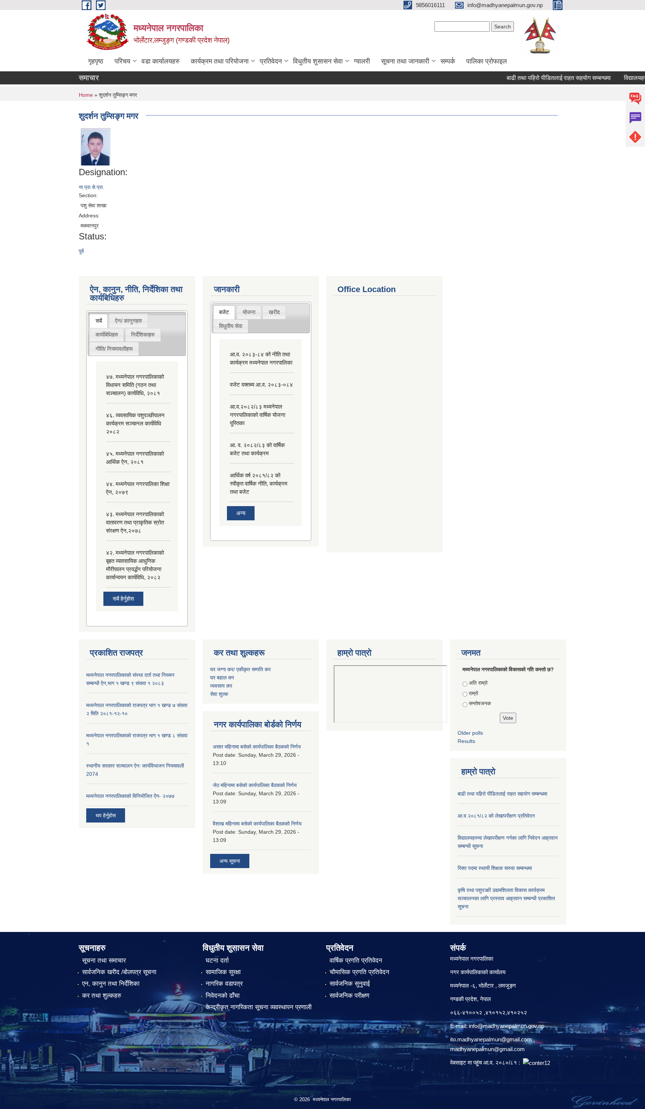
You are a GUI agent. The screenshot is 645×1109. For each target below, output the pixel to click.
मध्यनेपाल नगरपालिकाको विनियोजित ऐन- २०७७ (130, 796)
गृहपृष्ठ (95, 61)
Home (86, 95)
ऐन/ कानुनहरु (128, 320)
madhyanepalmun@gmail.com (487, 1049)
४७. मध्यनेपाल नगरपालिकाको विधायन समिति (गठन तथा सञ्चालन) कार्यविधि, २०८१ (135, 385)
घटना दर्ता (217, 960)
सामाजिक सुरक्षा (223, 972)
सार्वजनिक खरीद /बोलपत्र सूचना (119, 972)
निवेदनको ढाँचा (223, 995)
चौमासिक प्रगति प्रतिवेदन (359, 972)
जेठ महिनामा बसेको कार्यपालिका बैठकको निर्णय (255, 785)
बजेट (224, 312)
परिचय (122, 61)
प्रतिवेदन (271, 61)
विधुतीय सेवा (230, 326)
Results (466, 741)
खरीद (274, 312)
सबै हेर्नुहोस (123, 598)
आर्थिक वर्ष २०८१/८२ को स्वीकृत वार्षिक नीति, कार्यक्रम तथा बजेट (258, 483)
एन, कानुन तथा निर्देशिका (111, 983)
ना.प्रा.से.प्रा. (91, 187)
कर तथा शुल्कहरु (101, 995)
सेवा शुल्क (219, 694)
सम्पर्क (447, 61)
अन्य (240, 513)
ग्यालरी (362, 61)
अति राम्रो (478, 683)
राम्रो (473, 693)
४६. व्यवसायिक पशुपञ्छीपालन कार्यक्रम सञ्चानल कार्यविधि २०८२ (135, 423)
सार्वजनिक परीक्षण (349, 995)
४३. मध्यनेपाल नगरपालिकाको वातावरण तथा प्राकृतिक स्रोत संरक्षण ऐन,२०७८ (135, 522)
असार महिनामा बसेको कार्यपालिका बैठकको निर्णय (257, 747)
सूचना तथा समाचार (104, 960)
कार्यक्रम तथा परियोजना (220, 61)
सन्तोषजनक (480, 703)
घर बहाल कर (222, 678)
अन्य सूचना (229, 861)
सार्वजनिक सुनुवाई (350, 983)
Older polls (470, 733)
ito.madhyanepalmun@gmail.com (491, 1039)
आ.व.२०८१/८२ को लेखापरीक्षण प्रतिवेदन (496, 816)
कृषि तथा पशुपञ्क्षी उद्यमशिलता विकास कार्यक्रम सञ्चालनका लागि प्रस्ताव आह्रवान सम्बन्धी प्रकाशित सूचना (506, 898)
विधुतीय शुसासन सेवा (318, 61)
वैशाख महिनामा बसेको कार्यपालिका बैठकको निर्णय (257, 824)
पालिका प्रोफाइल (486, 61)
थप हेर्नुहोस (106, 815)
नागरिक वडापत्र (224, 983)
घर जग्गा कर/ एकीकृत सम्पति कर (240, 669)
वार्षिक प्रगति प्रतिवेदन (356, 960)
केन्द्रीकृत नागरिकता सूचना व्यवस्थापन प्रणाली (259, 1007)
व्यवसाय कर (221, 686)
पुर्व (81, 251)
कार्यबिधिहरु (107, 334)
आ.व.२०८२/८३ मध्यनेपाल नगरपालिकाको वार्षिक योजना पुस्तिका (257, 414)
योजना (249, 312)
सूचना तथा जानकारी (405, 61)
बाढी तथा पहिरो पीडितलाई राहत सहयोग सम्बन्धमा (544, 78)
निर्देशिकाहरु (143, 334)
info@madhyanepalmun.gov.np (506, 1026)
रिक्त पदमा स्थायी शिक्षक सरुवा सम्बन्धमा (495, 868)
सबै (99, 320)
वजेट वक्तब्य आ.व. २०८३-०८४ (261, 384)
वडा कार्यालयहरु (160, 61)
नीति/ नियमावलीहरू (114, 349)
